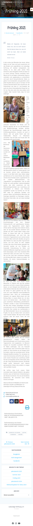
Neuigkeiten (16, 454)
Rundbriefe (19, 33)
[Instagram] (16, 401)
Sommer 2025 (16, 474)
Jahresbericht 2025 (16, 471)
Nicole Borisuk (10, 33)
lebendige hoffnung (14, 432)
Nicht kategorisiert (16, 457)
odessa (24, 432)
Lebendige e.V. (12, 3)
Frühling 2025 (16, 478)
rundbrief (13, 434)
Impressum (16, 516)
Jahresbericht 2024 (16, 481)
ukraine (20, 434)
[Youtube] (21, 401)
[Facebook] (12, 401)
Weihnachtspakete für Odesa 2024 (16, 485)
